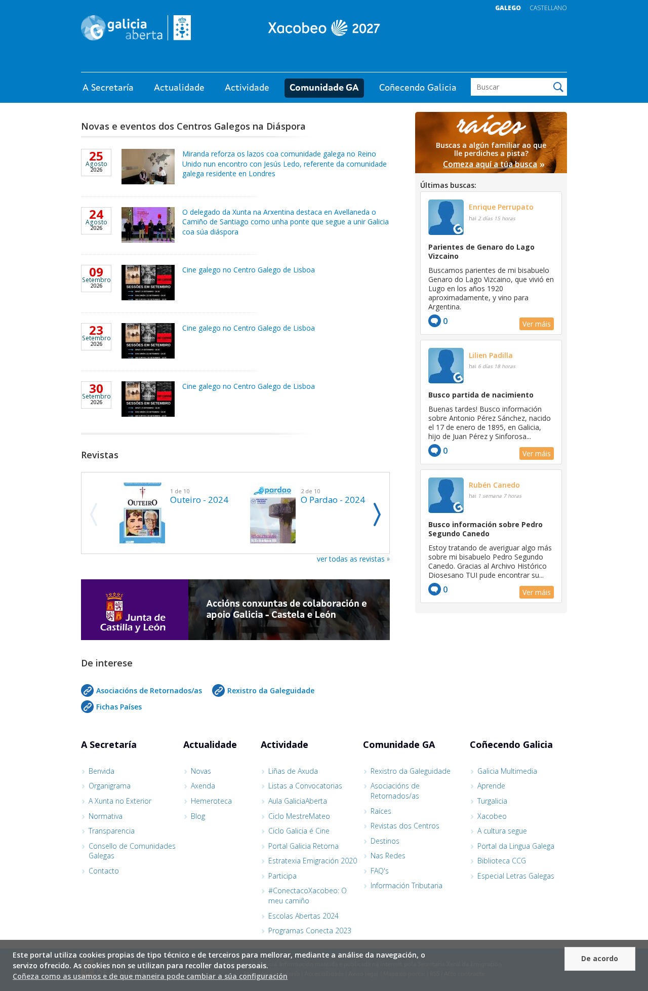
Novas (201, 771)
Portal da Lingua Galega (515, 846)
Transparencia (112, 831)
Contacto (104, 871)
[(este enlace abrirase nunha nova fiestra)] (235, 611)
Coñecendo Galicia (418, 88)
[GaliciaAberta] (520, 62)
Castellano (548, 8)
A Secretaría (108, 88)
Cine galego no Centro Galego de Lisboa (248, 269)
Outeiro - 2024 (199, 499)
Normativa (106, 816)
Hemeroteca (211, 801)
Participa (282, 876)
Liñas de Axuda (293, 771)
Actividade (247, 88)
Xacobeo (492, 816)
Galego (508, 8)
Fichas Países (119, 706)
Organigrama (110, 785)
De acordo (599, 958)
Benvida (101, 771)
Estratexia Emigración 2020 (312, 860)
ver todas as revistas (351, 559)
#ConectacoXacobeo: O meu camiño (307, 895)
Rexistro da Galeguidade (270, 690)
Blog (198, 816)
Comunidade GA (324, 88)
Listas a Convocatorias (305, 785)
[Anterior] (93, 514)
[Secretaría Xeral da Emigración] (324, 28)
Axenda (203, 785)
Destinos (385, 841)
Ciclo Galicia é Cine (299, 831)
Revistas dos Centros (405, 825)
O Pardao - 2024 (333, 499)
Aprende (491, 785)
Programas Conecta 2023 (309, 930)
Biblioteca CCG (501, 860)
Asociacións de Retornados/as (149, 690)
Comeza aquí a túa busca (490, 164)
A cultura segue (502, 831)
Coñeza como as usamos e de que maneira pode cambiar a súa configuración (150, 976)
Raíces (381, 811)
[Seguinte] (377, 514)
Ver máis (536, 324)
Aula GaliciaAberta (297, 801)
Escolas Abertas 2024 (303, 916)
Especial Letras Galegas (515, 876)
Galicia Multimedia (507, 771)
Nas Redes (388, 855)
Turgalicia (492, 801)
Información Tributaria (406, 885)
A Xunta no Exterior (120, 801)
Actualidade (179, 88)
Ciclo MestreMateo (299, 816)
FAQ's (380, 871)
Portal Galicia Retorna (303, 846)
